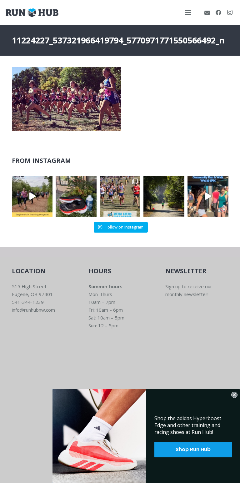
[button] (188, 12)
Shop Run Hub (193, 449)
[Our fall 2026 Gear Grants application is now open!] (120, 196)
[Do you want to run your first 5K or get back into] (32, 196)
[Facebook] (218, 12)
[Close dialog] (234, 395)
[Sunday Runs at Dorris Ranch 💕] (163, 196)
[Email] (207, 12)
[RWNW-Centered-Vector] (32, 13)
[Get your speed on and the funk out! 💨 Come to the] (76, 196)
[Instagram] (229, 12)
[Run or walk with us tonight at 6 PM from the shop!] (208, 196)
